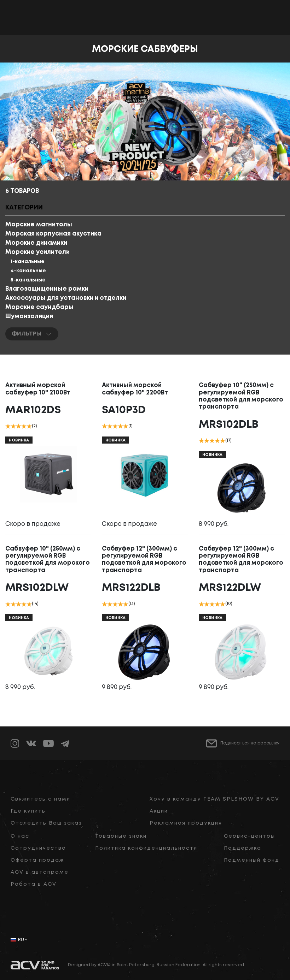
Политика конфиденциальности (146, 848)
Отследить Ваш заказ (46, 823)
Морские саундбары (39, 307)
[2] (13, 426)
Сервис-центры (249, 836)
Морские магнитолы (38, 224)
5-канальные (28, 280)
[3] (18, 426)
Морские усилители (37, 252)
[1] (8, 426)
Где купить (28, 811)
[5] (29, 426)
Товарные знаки (121, 836)
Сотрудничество (38, 848)
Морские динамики (36, 243)
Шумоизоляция (29, 316)
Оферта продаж (37, 860)
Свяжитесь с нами (40, 799)
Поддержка (242, 848)
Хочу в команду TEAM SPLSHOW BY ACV (214, 799)
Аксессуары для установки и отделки (65, 298)
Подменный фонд (251, 860)
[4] (24, 426)
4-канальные (28, 271)
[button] (145, 173)
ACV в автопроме (40, 872)
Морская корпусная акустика (53, 234)
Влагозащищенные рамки (46, 289)
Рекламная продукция (186, 823)
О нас (20, 836)
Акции (159, 811)
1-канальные (28, 262)
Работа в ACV (34, 884)
